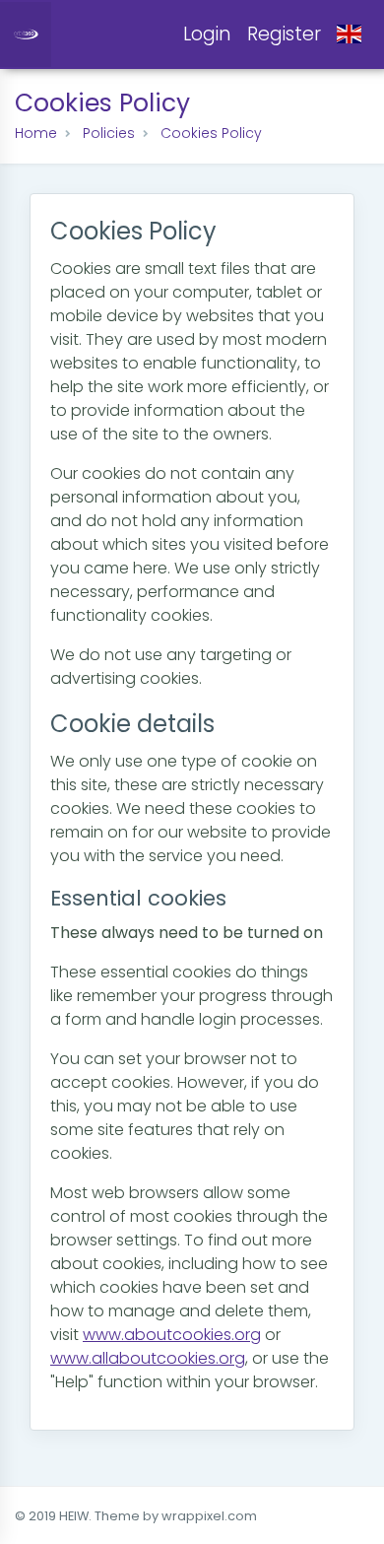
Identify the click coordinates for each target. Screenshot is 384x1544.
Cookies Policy (211, 133)
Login (207, 34)
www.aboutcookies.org (172, 1334)
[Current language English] (349, 34)
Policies (109, 133)
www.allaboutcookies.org (147, 1358)
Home (36, 133)
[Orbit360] (25, 34)
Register (284, 34)
